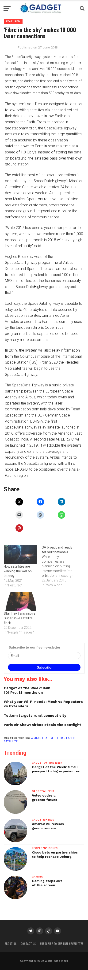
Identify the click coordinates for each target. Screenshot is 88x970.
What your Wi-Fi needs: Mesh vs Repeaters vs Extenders (43, 704)
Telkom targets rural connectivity (35, 715)
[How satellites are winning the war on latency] (20, 554)
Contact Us (28, 944)
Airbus (36, 738)
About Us (10, 944)
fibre (61, 738)
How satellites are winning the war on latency (18, 571)
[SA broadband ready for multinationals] (61, 566)
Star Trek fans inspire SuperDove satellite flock (19, 618)
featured (49, 738)
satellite (11, 741)
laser (70, 738)
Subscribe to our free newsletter (62, 944)
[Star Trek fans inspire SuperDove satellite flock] (20, 601)
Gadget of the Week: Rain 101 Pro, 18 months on (27, 690)
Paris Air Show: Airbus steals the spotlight (42, 725)
